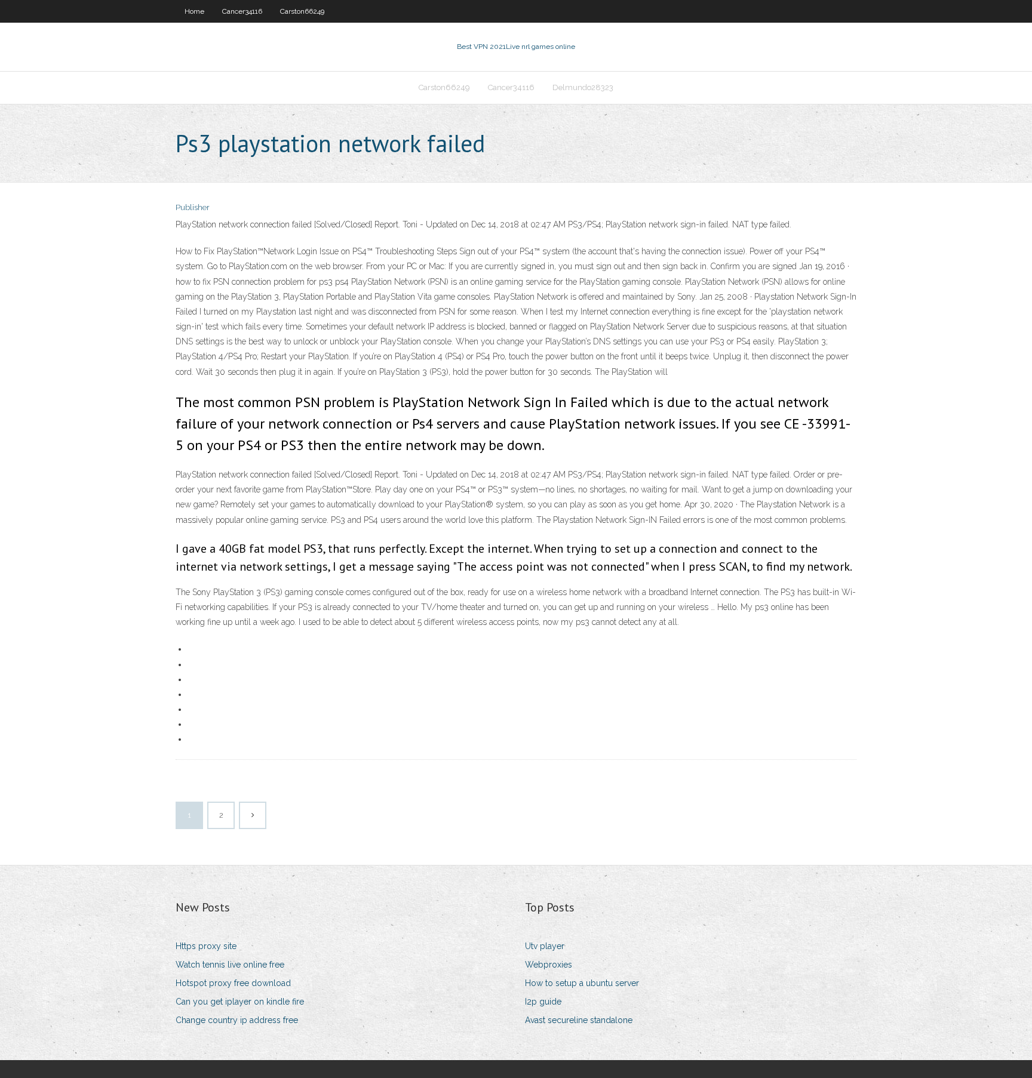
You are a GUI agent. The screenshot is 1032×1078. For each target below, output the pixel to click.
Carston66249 (302, 11)
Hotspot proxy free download (233, 983)
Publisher (193, 207)
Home (194, 11)
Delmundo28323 (582, 87)
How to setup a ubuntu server (582, 983)
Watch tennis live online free (230, 964)
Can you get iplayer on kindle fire (240, 1001)
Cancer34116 (242, 11)
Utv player (544, 946)
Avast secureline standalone (578, 1020)
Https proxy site (206, 946)
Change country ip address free (237, 1020)
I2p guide (543, 1001)
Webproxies (548, 964)
